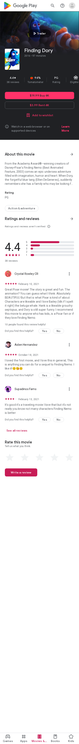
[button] (44, 331)
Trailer (39, 33)
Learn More (65, 128)
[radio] (10, 457)
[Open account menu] (72, 5)
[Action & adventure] (21, 208)
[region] (39, 79)
